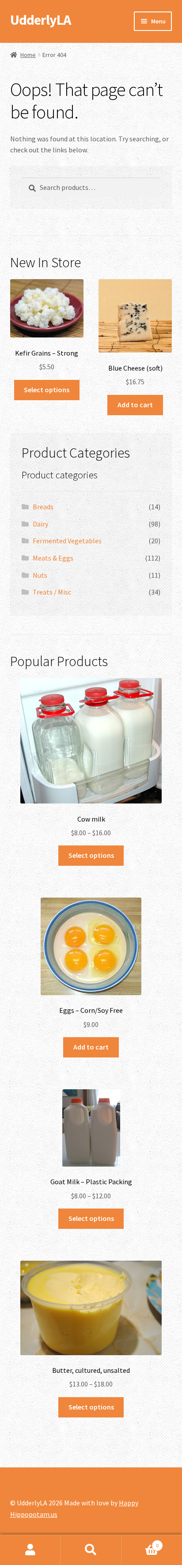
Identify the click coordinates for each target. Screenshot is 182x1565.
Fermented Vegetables (67, 540)
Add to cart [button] (135, 404)
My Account (30, 1550)
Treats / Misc (52, 591)
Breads (43, 506)
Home (28, 55)
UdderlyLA (40, 20)
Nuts (40, 575)
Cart (140, 1542)
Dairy (40, 523)
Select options (46, 389)
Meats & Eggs (53, 557)
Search (91, 1550)
